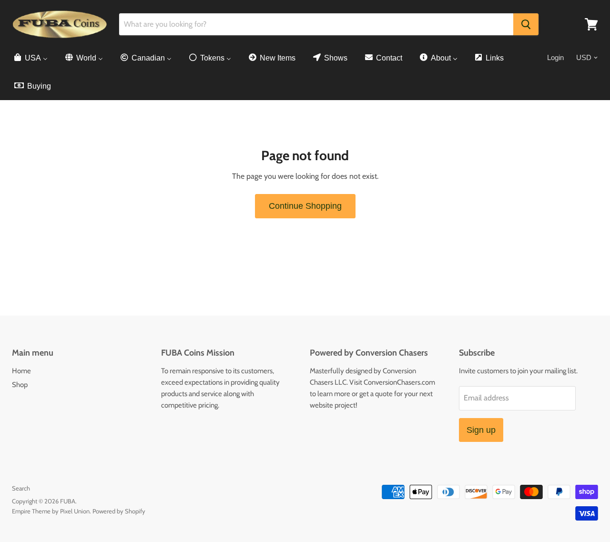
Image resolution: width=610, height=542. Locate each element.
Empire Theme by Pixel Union (51, 511)
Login (555, 57)
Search (21, 488)
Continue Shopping (305, 206)
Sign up (481, 430)
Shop (20, 384)
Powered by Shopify (118, 511)
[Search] (526, 24)
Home (21, 371)
